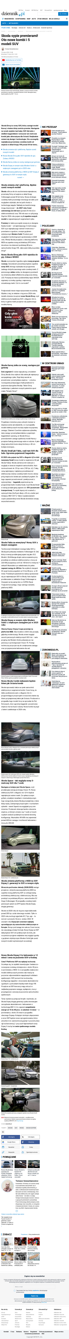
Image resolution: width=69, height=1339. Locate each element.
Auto (4, 23)
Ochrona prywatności (46, 1331)
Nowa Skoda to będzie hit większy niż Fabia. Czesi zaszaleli (20, 1173)
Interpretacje (4, 1322)
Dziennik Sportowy (46, 28)
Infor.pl (3, 1312)
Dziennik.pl (18, 1309)
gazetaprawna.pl (58, 10)
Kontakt (6, 1331)
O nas (12, 1331)
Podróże (17, 1324)
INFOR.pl (21, 10)
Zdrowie (17, 1322)
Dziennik (3, 31)
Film (27, 1322)
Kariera (26, 1331)
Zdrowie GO (22, 28)
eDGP (2, 1316)
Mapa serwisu (59, 1331)
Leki (40, 1316)
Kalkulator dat (57, 1312)
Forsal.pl (3, 1318)
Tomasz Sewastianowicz (11, 49)
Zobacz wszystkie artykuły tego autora (12, 1214)
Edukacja (28, 1316)
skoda (10, 1128)
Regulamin (33, 1331)
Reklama (19, 1331)
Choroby (41, 1320)
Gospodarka (18, 1316)
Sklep (65, 10)
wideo (22, 1128)
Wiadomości (18, 1318)
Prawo (40, 1312)
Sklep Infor (4, 1324)
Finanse (41, 1314)
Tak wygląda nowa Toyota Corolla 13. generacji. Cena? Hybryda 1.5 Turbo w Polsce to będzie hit (7, 1221)
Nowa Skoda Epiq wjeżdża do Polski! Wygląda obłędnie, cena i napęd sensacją (7, 1173)
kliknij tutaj (44, 1302)
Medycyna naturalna (44, 1318)
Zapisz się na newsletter (12, 64)
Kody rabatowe (30, 1314)
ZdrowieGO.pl (48, 10)
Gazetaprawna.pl (5, 1314)
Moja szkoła (29, 1318)
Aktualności (13, 23)
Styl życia (41, 1324)
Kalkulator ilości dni (59, 1314)
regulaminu (35, 1290)
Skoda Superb (31, 1128)
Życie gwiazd (29, 1320)
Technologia (18, 1314)
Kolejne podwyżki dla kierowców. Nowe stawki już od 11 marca (33, 1172)
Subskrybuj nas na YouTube (13, 60)
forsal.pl (27, 10)
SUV (16, 1128)
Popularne (24, 1234)
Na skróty (4, 1309)
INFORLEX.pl (35, 10)
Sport (16, 1320)
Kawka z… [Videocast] (33, 28)
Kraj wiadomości (34, 1234)
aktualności (20, 31)
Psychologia (42, 1322)
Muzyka (28, 1324)
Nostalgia (14, 28)
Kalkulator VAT (58, 1318)
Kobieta (28, 1312)
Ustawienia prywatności (32, 1334)
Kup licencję (20, 1120)
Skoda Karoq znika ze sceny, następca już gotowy (21, 162)
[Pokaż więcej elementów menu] (66, 19)
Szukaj (64, 14)
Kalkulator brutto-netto (60, 1322)
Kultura (28, 1326)
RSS (43, 1334)
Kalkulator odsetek (59, 1320)
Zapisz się (34, 1296)
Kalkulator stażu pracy (60, 1316)
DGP (41, 10)
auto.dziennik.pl (11, 31)
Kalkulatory (57, 1309)
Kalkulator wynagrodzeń (60, 1324)
